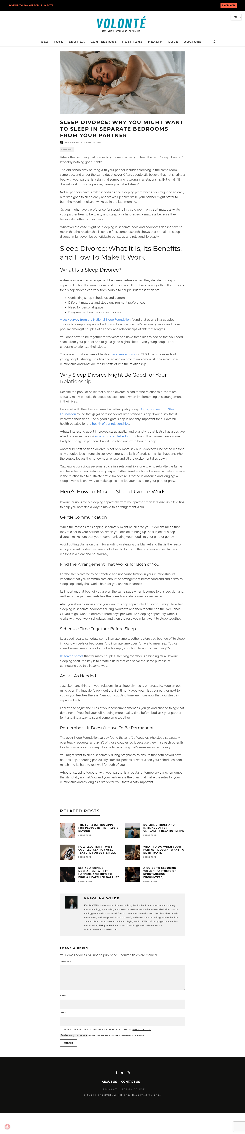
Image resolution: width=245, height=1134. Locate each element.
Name (63, 996)
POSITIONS (132, 42)
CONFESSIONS (103, 42)
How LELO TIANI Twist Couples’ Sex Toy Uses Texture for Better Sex (97, 849)
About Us (109, 1081)
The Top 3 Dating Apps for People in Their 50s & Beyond (98, 827)
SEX (44, 42)
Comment (66, 961)
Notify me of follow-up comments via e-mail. (116, 1035)
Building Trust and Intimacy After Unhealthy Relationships (163, 827)
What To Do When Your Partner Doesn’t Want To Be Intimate (163, 849)
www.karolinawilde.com (105, 929)
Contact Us (130, 1081)
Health (155, 42)
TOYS (58, 42)
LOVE (173, 42)
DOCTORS (193, 42)
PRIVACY (110, 1089)
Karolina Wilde (74, 142)
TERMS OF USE (133, 1089)
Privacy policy (141, 1030)
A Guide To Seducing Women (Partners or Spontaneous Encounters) (159, 872)
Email (63, 1013)
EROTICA (77, 42)
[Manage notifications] (7, 1126)
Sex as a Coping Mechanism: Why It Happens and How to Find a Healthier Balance (99, 872)
